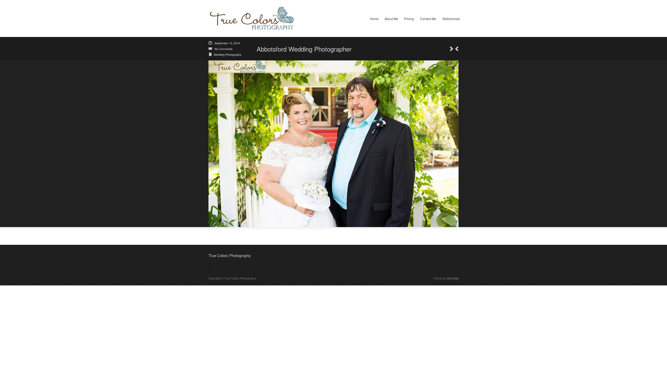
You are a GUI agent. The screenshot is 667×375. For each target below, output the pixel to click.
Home (374, 18)
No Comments (223, 49)
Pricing (409, 18)
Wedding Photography (228, 54)
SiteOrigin (453, 278)
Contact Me (428, 18)
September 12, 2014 (227, 43)
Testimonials (451, 18)
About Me (391, 18)
